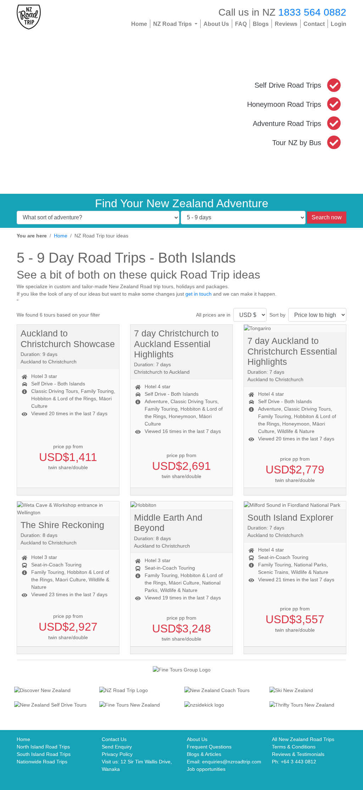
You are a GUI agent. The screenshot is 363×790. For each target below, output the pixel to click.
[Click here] (53, 691)
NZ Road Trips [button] (173, 24)
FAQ (241, 24)
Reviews (286, 24)
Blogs (261, 24)
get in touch (198, 294)
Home (139, 24)
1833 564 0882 (312, 12)
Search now (327, 217)
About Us (216, 24)
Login (338, 24)
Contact (314, 24)
